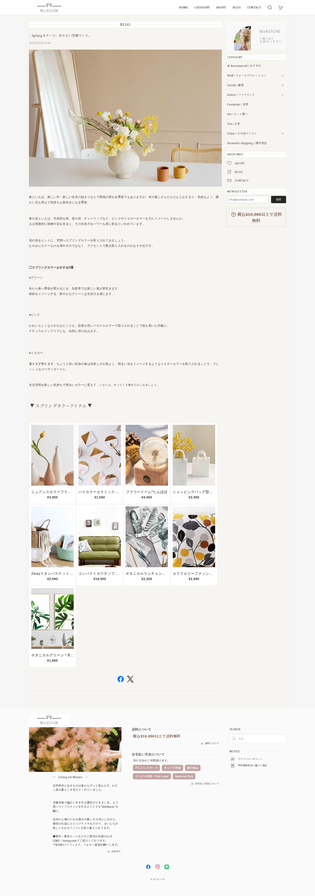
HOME (183, 7)
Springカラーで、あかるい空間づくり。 (62, 35)
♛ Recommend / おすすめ (244, 66)
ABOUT (221, 7)
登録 (278, 199)
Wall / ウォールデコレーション (247, 75)
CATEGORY (202, 7)
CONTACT (254, 7)
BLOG (237, 7)
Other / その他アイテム (242, 133)
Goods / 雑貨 (235, 85)
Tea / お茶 (233, 124)
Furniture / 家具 (237, 104)
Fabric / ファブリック (241, 95)
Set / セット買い (237, 114)
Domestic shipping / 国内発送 (247, 143)
